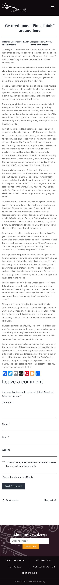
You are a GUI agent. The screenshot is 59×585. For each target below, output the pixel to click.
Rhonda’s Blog (29, 573)
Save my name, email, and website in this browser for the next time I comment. (31, 464)
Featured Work (44, 560)
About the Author (14, 560)
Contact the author (44, 567)
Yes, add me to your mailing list (18, 477)
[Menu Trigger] (52, 6)
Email (5, 437)
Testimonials (15, 567)
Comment (8, 402)
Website (6, 450)
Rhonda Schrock (9, 45)
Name (6, 424)
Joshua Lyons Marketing (35, 581)
